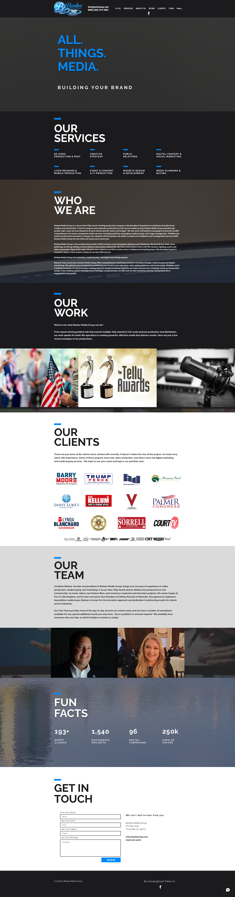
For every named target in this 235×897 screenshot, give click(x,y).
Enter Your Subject (68, 829)
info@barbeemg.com (98, 7)
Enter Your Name (67, 812)
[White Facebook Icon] (148, 13)
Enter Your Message (69, 838)
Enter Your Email (67, 821)
